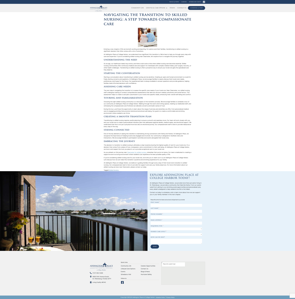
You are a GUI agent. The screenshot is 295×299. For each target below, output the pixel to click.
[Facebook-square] (204, 2)
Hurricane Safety (195, 2)
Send (155, 246)
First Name (155, 202)
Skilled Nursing (114, 170)
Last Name (155, 208)
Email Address (156, 220)
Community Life (137, 8)
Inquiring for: (157, 226)
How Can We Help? (158, 237)
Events (172, 8)
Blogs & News (174, 2)
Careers (184, 2)
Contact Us (181, 8)
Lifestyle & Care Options (155, 8)
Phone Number (157, 214)
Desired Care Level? (158, 231)
